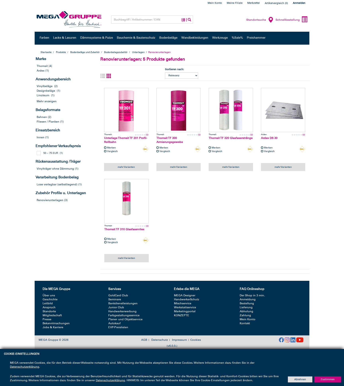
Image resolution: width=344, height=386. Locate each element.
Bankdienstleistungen (123, 303)
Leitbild (48, 303)
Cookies (195, 340)
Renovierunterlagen (50, 200)
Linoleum (43, 95)
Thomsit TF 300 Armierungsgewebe (169, 140)
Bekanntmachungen (56, 323)
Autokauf (114, 323)
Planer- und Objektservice (125, 319)
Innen (40, 137)
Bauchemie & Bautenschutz (136, 37)
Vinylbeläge (45, 86)
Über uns (49, 295)
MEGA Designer (184, 295)
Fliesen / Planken (48, 121)
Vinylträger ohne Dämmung (55, 168)
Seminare (114, 299)
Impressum (179, 340)
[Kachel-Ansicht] (109, 76)
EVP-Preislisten (118, 327)
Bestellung (247, 303)
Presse (47, 319)
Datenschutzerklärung (24, 366)
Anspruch (49, 307)
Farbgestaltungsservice (124, 315)
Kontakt (245, 323)
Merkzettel (253, 2)
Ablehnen (300, 379)
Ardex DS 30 (269, 138)
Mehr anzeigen (47, 101)
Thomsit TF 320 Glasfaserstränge (231, 138)
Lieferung (246, 307)
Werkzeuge (220, 37)
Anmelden (299, 2)
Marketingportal (184, 311)
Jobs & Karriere (53, 327)
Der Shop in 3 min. (252, 295)
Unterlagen (138, 52)
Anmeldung (248, 299)
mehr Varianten (126, 167)
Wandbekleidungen (194, 37)
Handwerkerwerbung (122, 311)
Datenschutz (159, 340)
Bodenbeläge (168, 37)
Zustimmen (328, 379)
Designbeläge (46, 90)
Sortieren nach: (174, 69)
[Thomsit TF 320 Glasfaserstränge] (230, 110)
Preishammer (256, 37)
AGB (144, 340)
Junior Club (116, 307)
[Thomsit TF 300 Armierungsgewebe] (178, 110)
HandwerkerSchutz (186, 299)
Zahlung (245, 315)
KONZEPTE (181, 315)
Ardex (41, 70)
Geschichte (50, 299)
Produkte (61, 52)
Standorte (49, 311)
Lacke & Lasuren (64, 37)
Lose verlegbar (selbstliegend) (57, 184)
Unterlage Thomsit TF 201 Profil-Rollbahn (125, 140)
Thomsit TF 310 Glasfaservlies (124, 229)
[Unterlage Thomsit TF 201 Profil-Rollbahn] (126, 110)
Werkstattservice (185, 307)
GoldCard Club (118, 295)
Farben (44, 37)
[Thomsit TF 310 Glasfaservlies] (126, 201)
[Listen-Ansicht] (102, 76)
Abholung (246, 311)
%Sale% (237, 37)
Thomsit (42, 66)
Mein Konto (215, 2)
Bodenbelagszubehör (116, 52)
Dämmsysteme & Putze (96, 37)
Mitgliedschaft (52, 315)
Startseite (46, 52)
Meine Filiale (234, 2)
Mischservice (182, 303)
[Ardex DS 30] (283, 110)
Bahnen (42, 117)
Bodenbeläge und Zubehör (85, 52)
